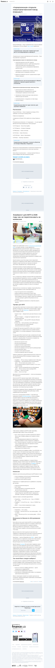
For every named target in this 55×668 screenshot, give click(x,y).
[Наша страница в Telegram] (13, 631)
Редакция (18, 644)
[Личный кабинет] (47, 1)
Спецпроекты (25, 646)
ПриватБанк (26, 310)
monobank (22, 544)
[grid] (27, 407)
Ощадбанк (33, 463)
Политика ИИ (35, 644)
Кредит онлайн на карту (21, 157)
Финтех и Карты (23, 221)
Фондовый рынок (26, 191)
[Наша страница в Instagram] (24, 631)
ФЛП (31, 581)
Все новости (20, 191)
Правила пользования (33, 646)
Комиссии (35, 581)
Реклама (19, 646)
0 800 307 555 (12, 1)
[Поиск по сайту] (50, 1)
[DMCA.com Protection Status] (14, 666)
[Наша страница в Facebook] (16, 631)
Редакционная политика (26, 644)
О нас (13, 644)
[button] (33, 610)
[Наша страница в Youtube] (19, 631)
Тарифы (40, 581)
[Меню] (53, 1)
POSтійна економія (26, 396)
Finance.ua (22, 161)
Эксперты (14, 646)
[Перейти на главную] (4, 1)
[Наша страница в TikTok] (21, 631)
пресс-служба (30, 46)
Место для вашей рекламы (27, 171)
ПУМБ (32, 537)
